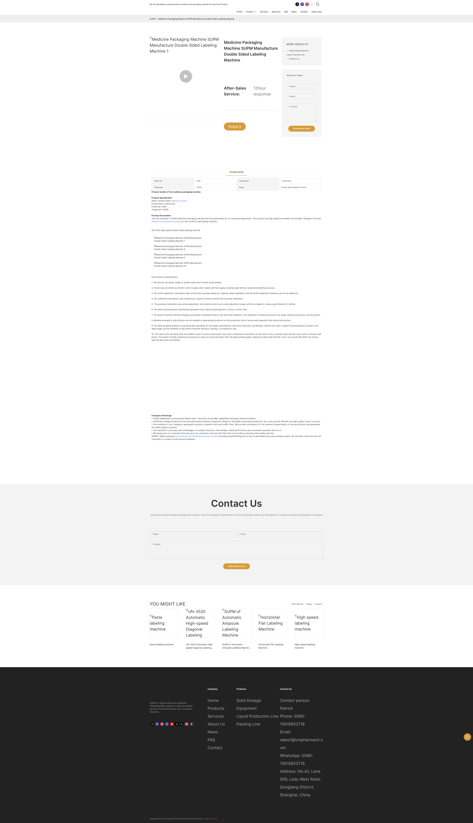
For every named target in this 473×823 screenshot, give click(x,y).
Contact (215, 747)
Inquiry (234, 126)
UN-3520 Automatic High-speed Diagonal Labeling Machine (199, 646)
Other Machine (297, 604)
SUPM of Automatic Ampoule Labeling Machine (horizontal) (236, 646)
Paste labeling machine (162, 644)
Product (309, 604)
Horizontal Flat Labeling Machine (270, 646)
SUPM (152, 19)
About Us (216, 724)
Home (213, 700)
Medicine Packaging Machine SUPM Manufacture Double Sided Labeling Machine (196, 19)
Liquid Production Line (257, 716)
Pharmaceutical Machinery (164, 221)
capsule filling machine (184, 436)
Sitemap (214, 819)
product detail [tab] (236, 172)
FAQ (211, 739)
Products (318, 604)
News (213, 732)
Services (216, 716)
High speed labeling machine (305, 646)
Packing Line (248, 724)
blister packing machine (207, 436)
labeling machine (179, 201)
